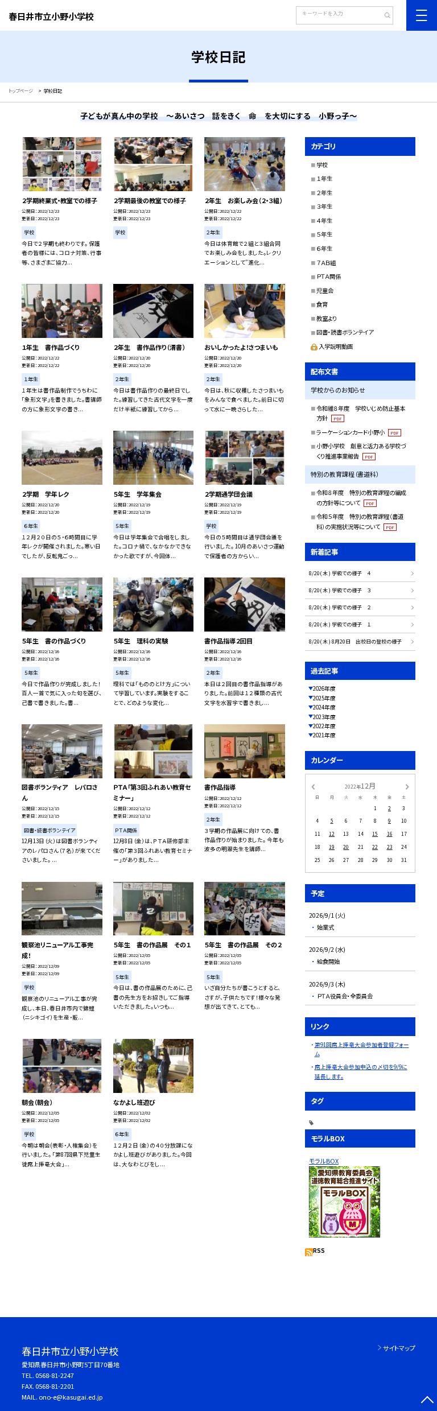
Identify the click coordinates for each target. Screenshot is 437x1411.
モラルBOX (324, 1160)
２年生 (324, 192)
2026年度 (324, 688)
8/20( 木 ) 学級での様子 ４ (340, 573)
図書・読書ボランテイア (344, 332)
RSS (319, 1251)
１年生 (324, 178)
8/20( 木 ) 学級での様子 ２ (340, 607)
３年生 (324, 206)
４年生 (324, 220)
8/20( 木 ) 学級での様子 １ (340, 624)
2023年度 (324, 717)
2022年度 (324, 726)
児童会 (324, 290)
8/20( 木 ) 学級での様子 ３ (340, 590)
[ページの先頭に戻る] (427, 1401)
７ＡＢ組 (326, 262)
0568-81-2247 (54, 1375)
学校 (322, 164)
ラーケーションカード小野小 (357, 432)
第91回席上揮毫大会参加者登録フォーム (362, 1049)
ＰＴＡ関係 (328, 276)
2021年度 (324, 735)
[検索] (383, 16)
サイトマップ (399, 1347)
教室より (326, 318)
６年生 (324, 248)
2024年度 (324, 707)
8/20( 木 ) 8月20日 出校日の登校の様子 (355, 641)
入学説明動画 (336, 346)
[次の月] (407, 785)
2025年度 (324, 698)
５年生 (324, 234)
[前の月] (313, 785)
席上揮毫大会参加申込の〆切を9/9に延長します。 (361, 1071)
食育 (322, 304)
